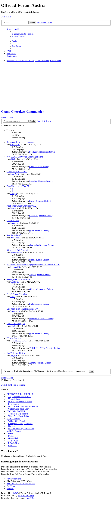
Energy (13, 193)
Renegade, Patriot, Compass (20, 423)
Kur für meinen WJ (15, 235)
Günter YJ (33, 215)
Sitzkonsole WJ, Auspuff (17, 250)
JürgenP (32, 274)
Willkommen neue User (18, 409)
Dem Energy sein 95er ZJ (18, 186)
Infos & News (14, 443)
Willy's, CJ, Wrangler (17, 421)
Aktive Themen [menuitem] (19, 36)
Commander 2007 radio (17, 171)
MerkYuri (14, 174)
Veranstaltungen (15, 399)
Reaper (13, 208)
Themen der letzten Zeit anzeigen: (18, 371)
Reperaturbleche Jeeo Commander (21, 142)
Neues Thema (7, 117)
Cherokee (12, 426)
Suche (32, 23)
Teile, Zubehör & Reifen (18, 416)
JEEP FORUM (13, 418)
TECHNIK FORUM (16, 411)
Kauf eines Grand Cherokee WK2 (21, 206)
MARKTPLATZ (14, 431)
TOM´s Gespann (14, 338)
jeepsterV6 (15, 267)
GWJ (12, 159)
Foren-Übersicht (14, 479)
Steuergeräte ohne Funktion (18, 279)
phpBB (15, 493)
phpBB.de (31, 498)
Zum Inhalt (6, 17)
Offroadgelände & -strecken (20, 401)
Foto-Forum (13, 404)
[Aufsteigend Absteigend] (82, 371)
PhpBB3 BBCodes (26, 495)
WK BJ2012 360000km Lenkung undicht (25, 157)
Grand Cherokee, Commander (22, 111)
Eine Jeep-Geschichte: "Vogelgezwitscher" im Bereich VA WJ (33, 265)
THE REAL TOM (18, 341)
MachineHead (16, 252)
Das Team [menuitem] (16, 46)
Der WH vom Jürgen (16, 353)
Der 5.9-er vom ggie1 (16, 323)
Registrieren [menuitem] (12, 56)
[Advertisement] (56, 88)
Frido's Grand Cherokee (17, 294)
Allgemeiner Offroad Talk (19, 396)
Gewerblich (13, 438)
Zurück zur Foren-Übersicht (13, 385)
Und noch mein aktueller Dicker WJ (22, 309)
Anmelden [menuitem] (11, 53)
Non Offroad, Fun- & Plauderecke (23, 406)
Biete (10, 433)
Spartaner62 (34, 152)
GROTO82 (15, 144)
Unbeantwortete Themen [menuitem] (22, 34)
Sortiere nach (52, 371)
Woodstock (15, 238)
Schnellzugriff (13, 29)
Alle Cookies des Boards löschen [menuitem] (21, 483)
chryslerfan (34, 245)
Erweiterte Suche (44, 22)
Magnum (14, 223)
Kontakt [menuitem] (10, 488)
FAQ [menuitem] (9, 51)
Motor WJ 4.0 (13, 220)
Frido (31, 166)
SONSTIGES (13, 441)
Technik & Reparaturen (18, 414)
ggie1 (31, 230)
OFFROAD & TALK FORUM (20, 394)
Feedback (12, 445)
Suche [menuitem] (14, 41)
